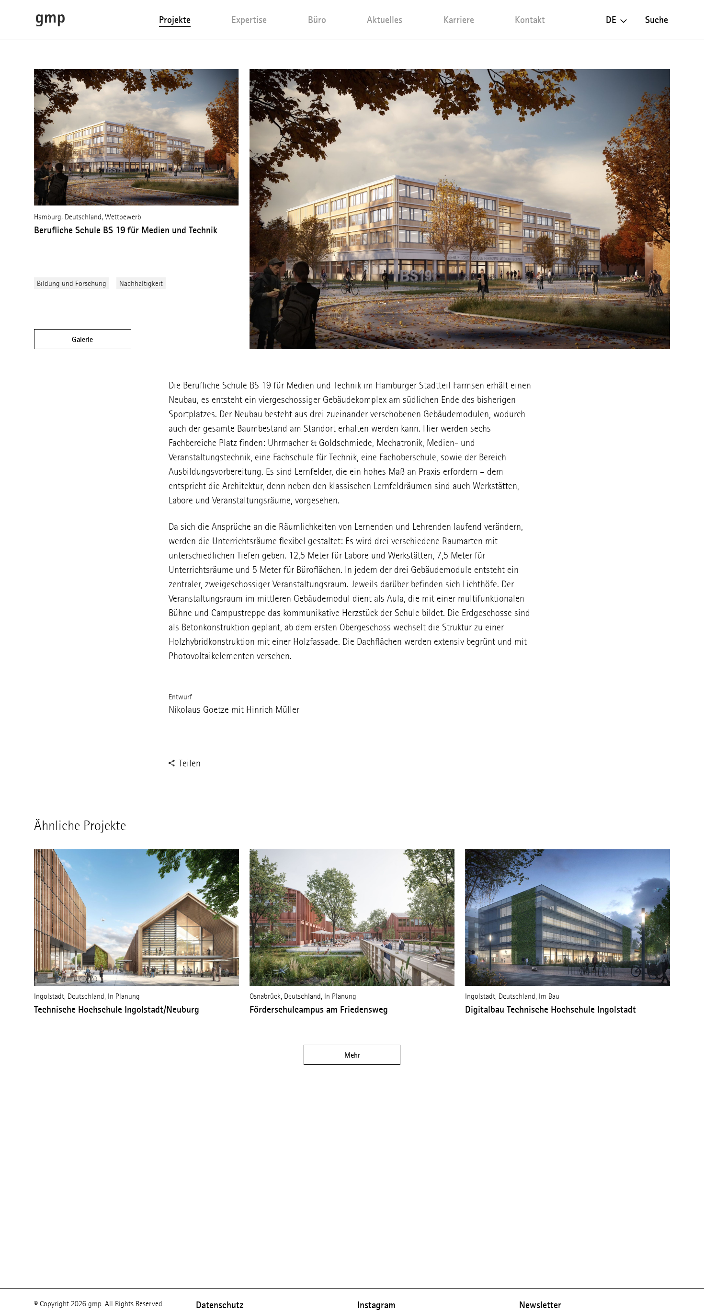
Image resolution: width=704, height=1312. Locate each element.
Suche (656, 19)
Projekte (175, 19)
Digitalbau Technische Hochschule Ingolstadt (550, 1009)
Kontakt (530, 19)
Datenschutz (219, 1305)
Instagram (376, 1305)
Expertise (249, 19)
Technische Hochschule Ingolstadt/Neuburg (116, 1009)
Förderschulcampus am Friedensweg (319, 1009)
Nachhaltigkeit (141, 283)
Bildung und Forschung (71, 283)
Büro (317, 19)
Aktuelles (384, 19)
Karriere (458, 19)
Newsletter (540, 1305)
